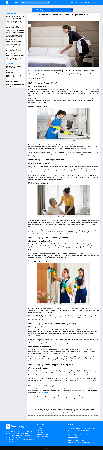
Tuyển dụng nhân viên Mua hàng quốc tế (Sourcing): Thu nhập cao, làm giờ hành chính (14, 59)
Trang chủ (74, 2)
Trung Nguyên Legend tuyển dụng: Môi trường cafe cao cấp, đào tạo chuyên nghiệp (15, 36)
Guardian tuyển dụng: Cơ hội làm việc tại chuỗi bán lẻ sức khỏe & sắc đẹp (14, 49)
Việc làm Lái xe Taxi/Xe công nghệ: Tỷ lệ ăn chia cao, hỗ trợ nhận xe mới (15, 17)
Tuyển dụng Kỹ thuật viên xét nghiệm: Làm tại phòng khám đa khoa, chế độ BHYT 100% (14, 22)
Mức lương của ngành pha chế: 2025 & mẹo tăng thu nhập (14, 76)
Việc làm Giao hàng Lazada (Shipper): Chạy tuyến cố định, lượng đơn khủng (13, 40)
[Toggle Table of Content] (42, 78)
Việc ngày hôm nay (79, 437)
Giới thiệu (39, 428)
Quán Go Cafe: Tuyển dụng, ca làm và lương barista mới (15, 85)
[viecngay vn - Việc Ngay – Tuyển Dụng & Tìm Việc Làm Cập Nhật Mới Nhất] (12, 2)
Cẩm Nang (87, 2)
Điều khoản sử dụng (42, 436)
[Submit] (48, 2)
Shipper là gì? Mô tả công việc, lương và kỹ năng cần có (14, 80)
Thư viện (39, 430)
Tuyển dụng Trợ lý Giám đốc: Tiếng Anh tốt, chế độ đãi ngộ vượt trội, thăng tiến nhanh (15, 31)
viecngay (46, 392)
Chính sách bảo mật (42, 434)
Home (34, 10)
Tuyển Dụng (81, 2)
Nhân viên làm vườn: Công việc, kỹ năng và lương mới (15, 71)
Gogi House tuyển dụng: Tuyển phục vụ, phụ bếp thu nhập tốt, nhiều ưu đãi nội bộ (14, 26)
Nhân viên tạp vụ (32, 70)
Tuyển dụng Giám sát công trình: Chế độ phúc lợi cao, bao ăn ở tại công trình (14, 45)
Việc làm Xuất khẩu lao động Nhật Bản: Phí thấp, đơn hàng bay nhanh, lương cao (15, 54)
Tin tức (93, 2)
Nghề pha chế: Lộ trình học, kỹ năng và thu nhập (14, 66)
